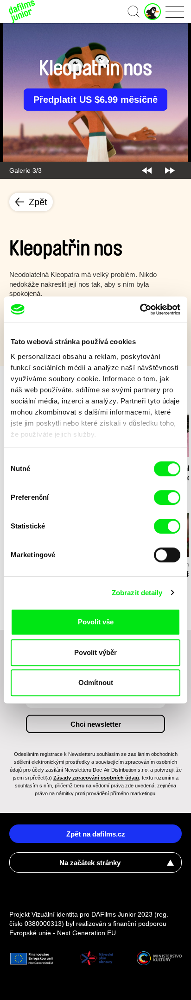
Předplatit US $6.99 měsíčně (95, 99)
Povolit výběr (95, 652)
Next (170, 170)
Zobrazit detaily (137, 593)
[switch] (167, 497)
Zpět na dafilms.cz (95, 834)
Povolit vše (96, 622)
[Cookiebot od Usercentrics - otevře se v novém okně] (139, 309)
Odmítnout (95, 682)
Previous (147, 170)
